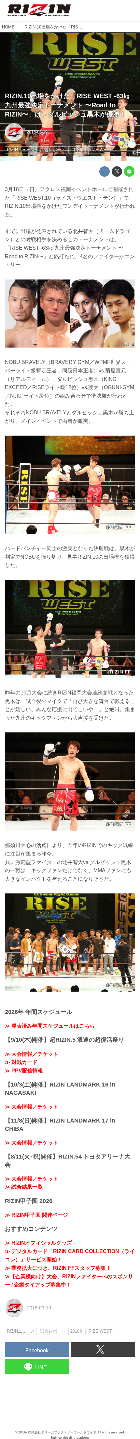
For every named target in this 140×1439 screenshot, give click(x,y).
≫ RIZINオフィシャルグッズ (38, 1243)
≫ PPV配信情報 (24, 1070)
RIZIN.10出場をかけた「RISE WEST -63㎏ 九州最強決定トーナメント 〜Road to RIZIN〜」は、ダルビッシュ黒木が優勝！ (67, 105)
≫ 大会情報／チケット (31, 1054)
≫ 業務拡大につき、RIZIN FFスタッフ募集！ (58, 1268)
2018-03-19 (37, 132)
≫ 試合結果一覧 (24, 1187)
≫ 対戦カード (21, 1062)
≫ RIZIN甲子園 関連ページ (36, 1215)
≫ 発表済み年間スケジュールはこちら (50, 1026)
